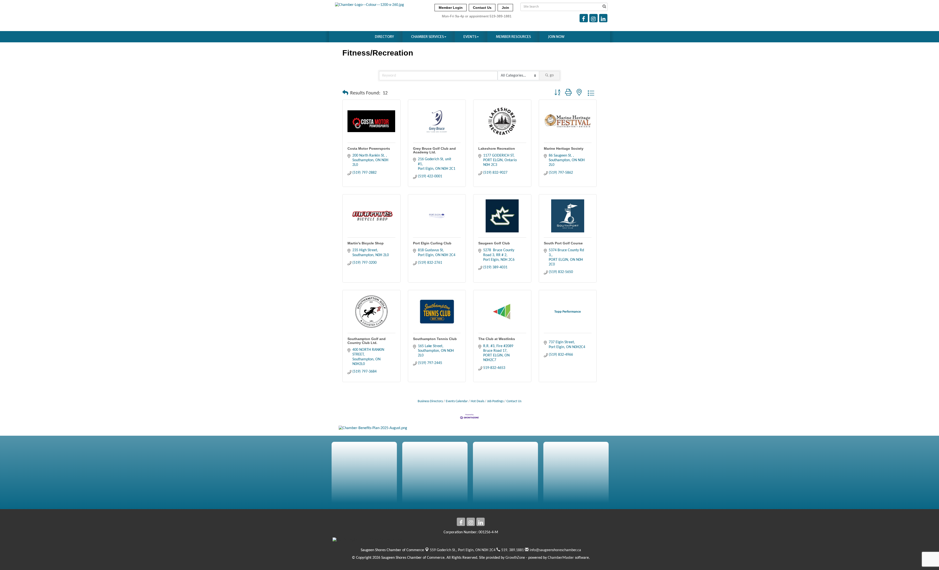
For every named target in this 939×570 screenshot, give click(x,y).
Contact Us (513, 401)
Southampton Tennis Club (435, 339)
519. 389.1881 (512, 550)
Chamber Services (427, 36)
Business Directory (430, 401)
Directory (384, 36)
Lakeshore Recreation (496, 148)
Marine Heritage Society (563, 148)
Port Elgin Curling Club (432, 243)
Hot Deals (477, 401)
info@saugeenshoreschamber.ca (555, 550)
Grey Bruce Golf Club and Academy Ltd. (434, 150)
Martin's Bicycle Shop (365, 243)
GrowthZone (515, 558)
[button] (345, 93)
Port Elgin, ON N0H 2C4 (462, 550)
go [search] (552, 75)
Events (469, 36)
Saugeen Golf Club (494, 243)
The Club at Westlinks (496, 339)
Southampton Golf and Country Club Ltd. (366, 340)
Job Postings (495, 401)
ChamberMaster (561, 558)
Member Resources (513, 36)
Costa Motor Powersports (368, 148)
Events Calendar (457, 401)
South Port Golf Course (563, 243)
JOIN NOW (556, 36)
